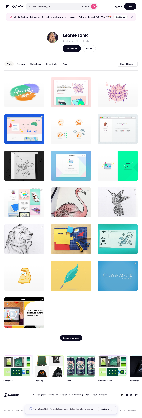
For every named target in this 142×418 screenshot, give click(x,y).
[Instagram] (131, 395)
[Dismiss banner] (115, 406)
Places (123, 410)
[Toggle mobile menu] (7, 6)
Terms (24, 410)
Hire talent (53, 395)
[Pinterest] (136, 395)
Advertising (77, 395)
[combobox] (53, 6)
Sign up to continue (71, 338)
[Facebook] (127, 395)
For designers (39, 395)
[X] (122, 395)
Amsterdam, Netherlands (76, 41)
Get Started (120, 17)
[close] (132, 17)
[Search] (94, 6)
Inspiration (65, 395)
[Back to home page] (18, 6)
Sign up (118, 6)
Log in (130, 6)
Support (103, 395)
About (94, 395)
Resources (133, 410)
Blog (87, 395)
